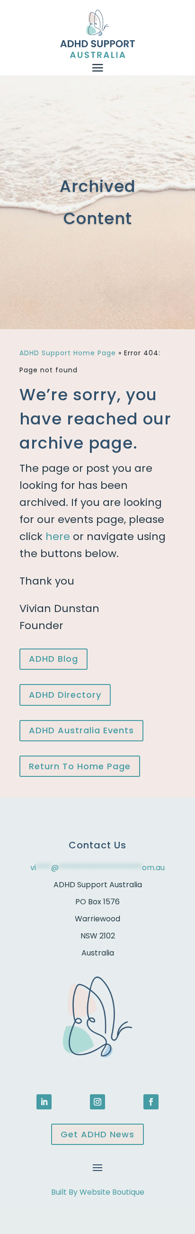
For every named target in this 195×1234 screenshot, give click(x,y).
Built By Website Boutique (97, 1192)
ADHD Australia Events (81, 730)
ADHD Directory (65, 695)
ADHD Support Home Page (67, 353)
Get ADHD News (97, 1134)
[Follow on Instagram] (97, 1101)
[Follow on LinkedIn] (44, 1101)
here (57, 536)
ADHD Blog (53, 659)
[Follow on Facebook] (151, 1101)
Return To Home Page (80, 766)
